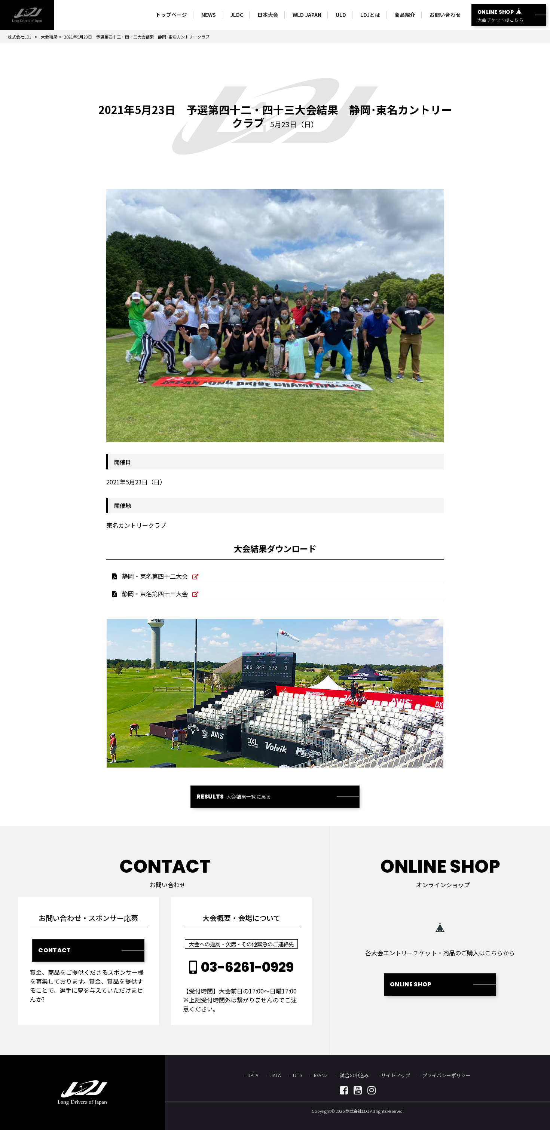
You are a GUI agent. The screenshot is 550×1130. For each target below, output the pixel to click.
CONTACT (54, 950)
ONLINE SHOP (411, 984)
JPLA (253, 1075)
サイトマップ (395, 1075)
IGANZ (321, 1075)
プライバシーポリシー (446, 1075)
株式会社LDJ (19, 37)
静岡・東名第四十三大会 (154, 593)
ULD (297, 1075)
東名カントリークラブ (136, 525)
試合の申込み (354, 1075)
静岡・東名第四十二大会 (154, 576)
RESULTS (233, 796)
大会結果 (49, 37)
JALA (276, 1075)
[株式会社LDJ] (27, 15)
